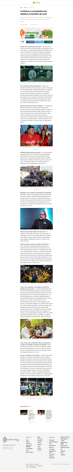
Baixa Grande (52, 445)
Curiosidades (29, 448)
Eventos (39, 448)
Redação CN (24, 24)
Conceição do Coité (52, 452)
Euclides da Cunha (65, 447)
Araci (50, 443)
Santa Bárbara (64, 438)
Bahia (39, 437)
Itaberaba (63, 451)
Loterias (40, 450)
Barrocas (51, 447)
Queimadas (52, 457)
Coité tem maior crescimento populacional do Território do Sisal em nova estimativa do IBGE (32, 415)
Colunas (39, 444)
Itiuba (62, 453)
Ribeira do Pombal (65, 437)
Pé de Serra (52, 454)
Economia (40, 438)
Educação (40, 440)
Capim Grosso (64, 445)
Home (21, 7)
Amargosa (51, 440)
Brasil (27, 440)
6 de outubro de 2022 (34, 24)
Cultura (39, 442)
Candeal (63, 440)
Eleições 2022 (31, 7)
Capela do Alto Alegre (64, 443)
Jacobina (63, 454)
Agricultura (28, 443)
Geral (39, 446)
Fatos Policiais (29, 452)
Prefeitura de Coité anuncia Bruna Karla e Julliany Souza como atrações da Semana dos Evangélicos (49, 414)
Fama (27, 450)
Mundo (27, 441)
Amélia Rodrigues (53, 441)
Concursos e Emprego (29, 446)
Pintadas (51, 455)
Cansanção (51, 449)
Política (25, 7)
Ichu (62, 449)
